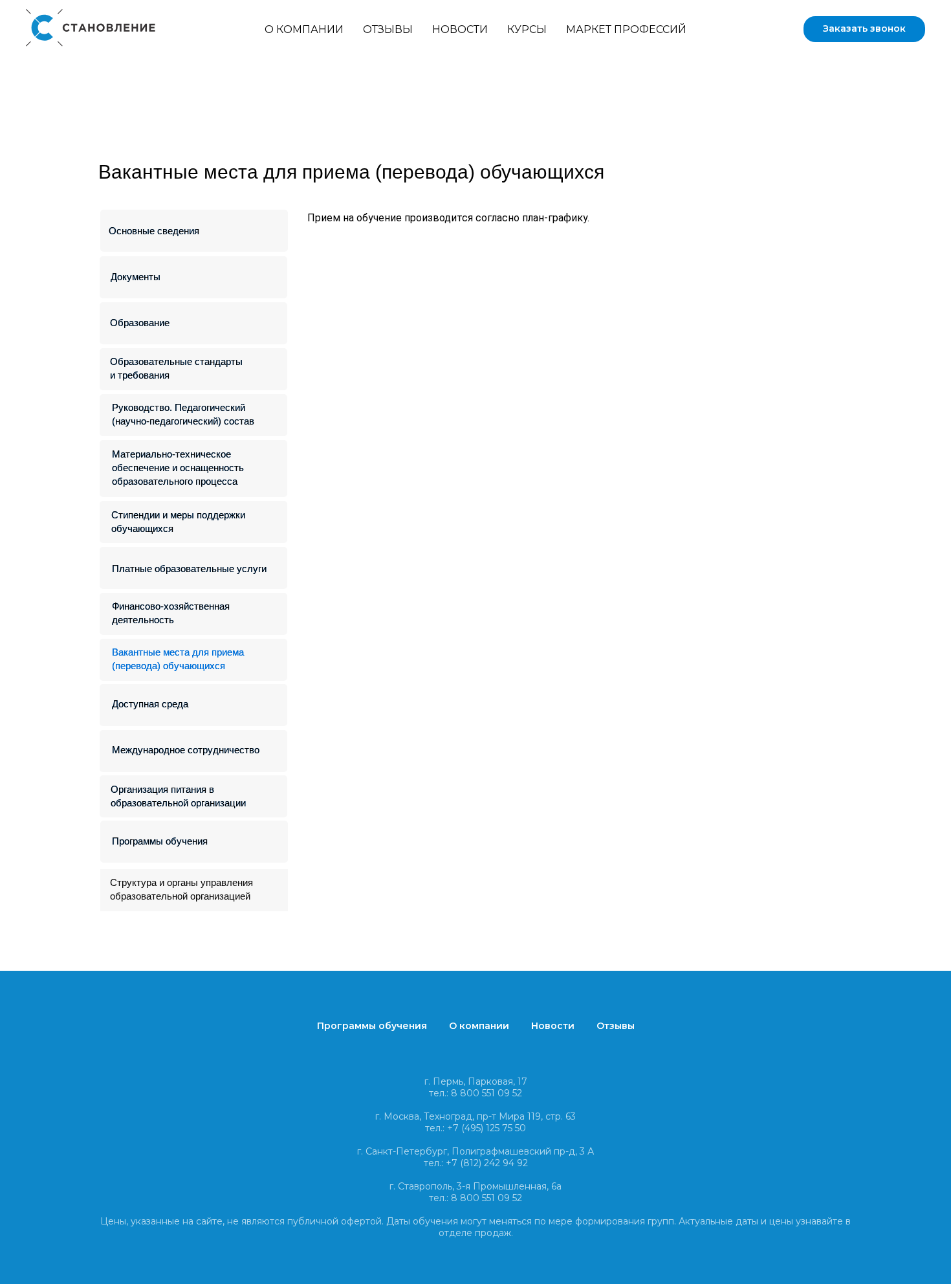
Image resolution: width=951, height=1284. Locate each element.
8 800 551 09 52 (486, 1093)
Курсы (527, 29)
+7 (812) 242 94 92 (487, 1163)
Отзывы (388, 29)
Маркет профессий (626, 29)
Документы (135, 276)
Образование (139, 322)
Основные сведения (154, 230)
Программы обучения (160, 841)
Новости (460, 29)
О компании (304, 29)
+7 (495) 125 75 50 (486, 1128)
